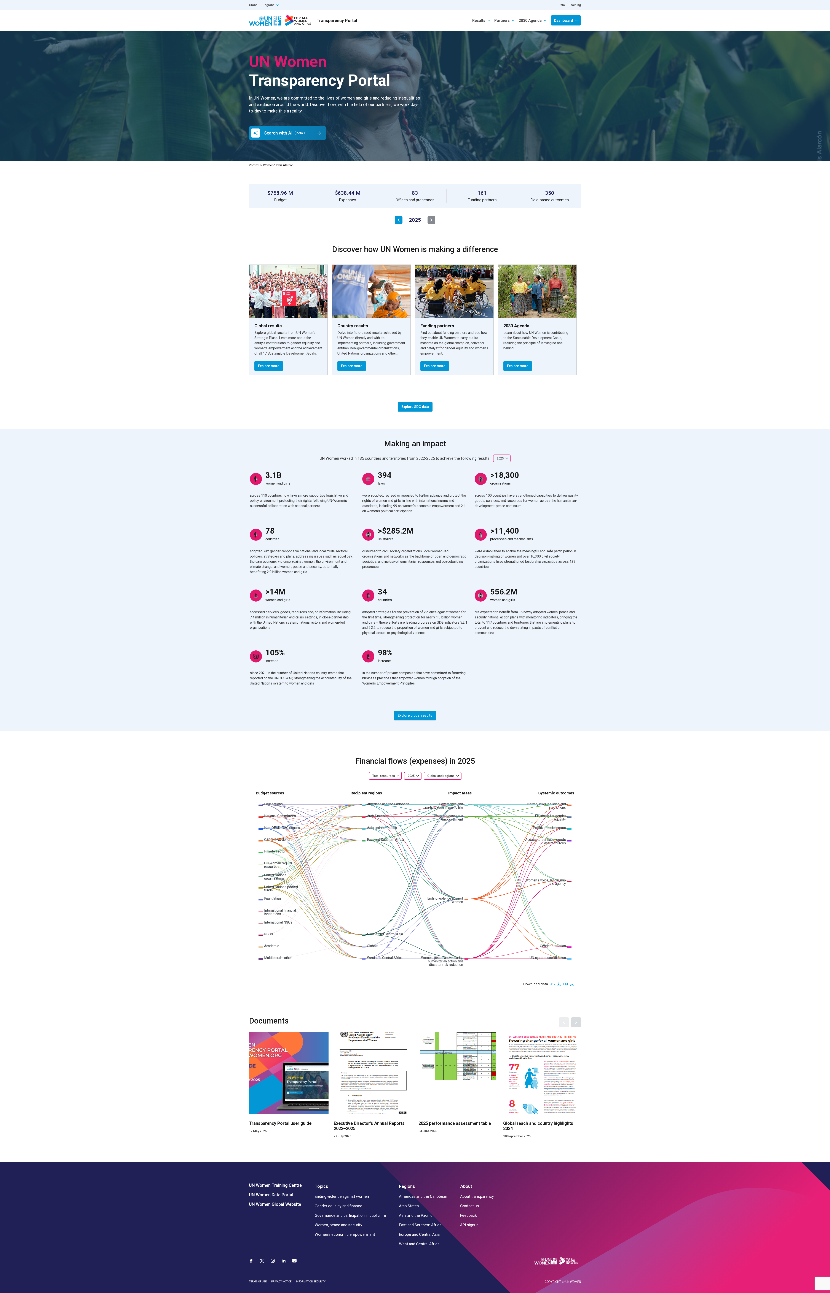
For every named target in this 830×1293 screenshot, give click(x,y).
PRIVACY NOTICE (281, 1281)
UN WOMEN (573, 1281)
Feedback (468, 1215)
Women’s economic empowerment (345, 1234)
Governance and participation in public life (350, 1215)
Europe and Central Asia (419, 1234)
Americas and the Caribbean (423, 1196)
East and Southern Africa (420, 1224)
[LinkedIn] (283, 1261)
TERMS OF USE (258, 1281)
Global (253, 5)
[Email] (294, 1261)
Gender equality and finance (338, 1205)
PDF (566, 984)
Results (478, 20)
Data (562, 5)
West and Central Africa (419, 1243)
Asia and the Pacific (416, 1215)
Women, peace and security (338, 1224)
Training (575, 5)
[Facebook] (251, 1261)
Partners (502, 20)
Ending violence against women (342, 1196)
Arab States (409, 1205)
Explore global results (415, 715)
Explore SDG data (415, 407)
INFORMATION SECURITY (311, 1281)
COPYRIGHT (553, 1281)
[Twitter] (262, 1261)
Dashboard (563, 20)
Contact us (469, 1205)
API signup (469, 1224)
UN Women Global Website (275, 1204)
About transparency (477, 1196)
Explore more (268, 366)
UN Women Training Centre (275, 1185)
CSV (552, 984)
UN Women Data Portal (271, 1194)
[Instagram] (273, 1261)
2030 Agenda (530, 20)
